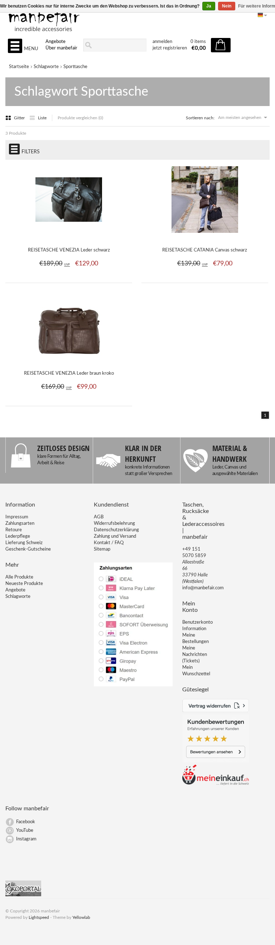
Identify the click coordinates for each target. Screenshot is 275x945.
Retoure (13, 530)
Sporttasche (75, 66)
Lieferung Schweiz (24, 543)
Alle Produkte (19, 577)
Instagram (26, 839)
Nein (226, 6)
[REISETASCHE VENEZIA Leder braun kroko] (69, 360)
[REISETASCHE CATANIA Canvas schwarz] (205, 236)
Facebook (25, 822)
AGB (98, 517)
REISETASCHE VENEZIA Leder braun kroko (69, 373)
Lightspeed (39, 917)
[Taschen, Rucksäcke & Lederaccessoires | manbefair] (137, 18)
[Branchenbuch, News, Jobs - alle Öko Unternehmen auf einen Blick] (23, 895)
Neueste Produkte (24, 583)
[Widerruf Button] (215, 711)
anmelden (162, 41)
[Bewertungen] (215, 761)
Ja (208, 6)
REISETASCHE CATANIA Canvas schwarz (204, 250)
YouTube (24, 830)
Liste (42, 118)
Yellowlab (81, 917)
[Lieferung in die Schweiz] (215, 784)
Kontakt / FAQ (109, 543)
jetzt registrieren (170, 48)
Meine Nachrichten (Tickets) (194, 654)
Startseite (19, 66)
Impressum (16, 517)
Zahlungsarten (19, 523)
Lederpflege (17, 536)
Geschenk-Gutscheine (28, 549)
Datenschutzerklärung (116, 530)
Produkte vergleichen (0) (80, 118)
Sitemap (102, 549)
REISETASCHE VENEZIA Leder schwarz (69, 250)
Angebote (55, 41)
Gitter (20, 118)
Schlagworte (46, 66)
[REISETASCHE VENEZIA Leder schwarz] (69, 236)
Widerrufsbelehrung (114, 523)
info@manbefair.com (203, 588)
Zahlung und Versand (115, 536)
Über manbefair (61, 48)
